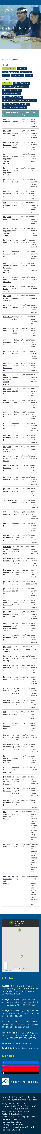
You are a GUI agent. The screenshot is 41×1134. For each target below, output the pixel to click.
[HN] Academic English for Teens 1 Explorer (7, 158)
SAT (6, 75)
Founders (32, 1100)
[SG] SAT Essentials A (7, 537)
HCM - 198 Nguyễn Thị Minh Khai (19, 101)
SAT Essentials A (7, 205)
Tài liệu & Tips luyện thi (13, 1114)
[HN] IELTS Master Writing (7, 289)
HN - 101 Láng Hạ (12, 90)
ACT (29, 75)
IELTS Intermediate (7, 254)
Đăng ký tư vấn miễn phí (13, 1104)
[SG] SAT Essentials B (7, 802)
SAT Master (7, 500)
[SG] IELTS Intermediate (7, 572)
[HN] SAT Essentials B (7, 437)
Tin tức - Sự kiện (11, 59)
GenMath (17, 75)
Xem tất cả (9, 68)
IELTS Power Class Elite (7, 770)
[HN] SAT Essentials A (7, 668)
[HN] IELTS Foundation (7, 145)
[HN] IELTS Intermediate (7, 591)
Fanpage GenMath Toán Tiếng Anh (18, 1127)
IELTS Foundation (7, 414)
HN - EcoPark (21, 83)
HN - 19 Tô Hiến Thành (14, 108)
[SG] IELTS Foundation (7, 747)
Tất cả (7, 83)
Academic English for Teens (17, 72)
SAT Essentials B (7, 637)
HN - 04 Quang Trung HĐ (16, 104)
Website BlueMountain (19, 1111)
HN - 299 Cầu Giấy (12, 97)
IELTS (22, 68)
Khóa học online (11, 94)
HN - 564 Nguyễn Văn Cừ (15, 87)
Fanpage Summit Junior (13, 1122)
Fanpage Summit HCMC (13, 1125)
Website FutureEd (10, 1117)
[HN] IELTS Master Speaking (7, 298)
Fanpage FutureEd (11, 1130)
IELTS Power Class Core (7, 279)
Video (4, 1111)
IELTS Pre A (7, 317)
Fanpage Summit (29, 1117)
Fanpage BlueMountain (13, 1119)
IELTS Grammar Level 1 (6, 726)
